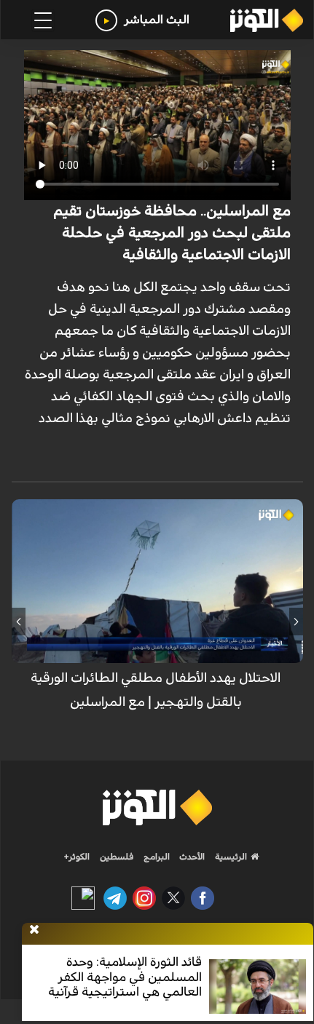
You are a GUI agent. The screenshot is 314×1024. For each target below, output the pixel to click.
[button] (296, 621)
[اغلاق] (34, 930)
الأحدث (191, 856)
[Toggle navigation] (43, 20)
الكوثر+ (77, 856)
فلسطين (117, 856)
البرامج (155, 856)
